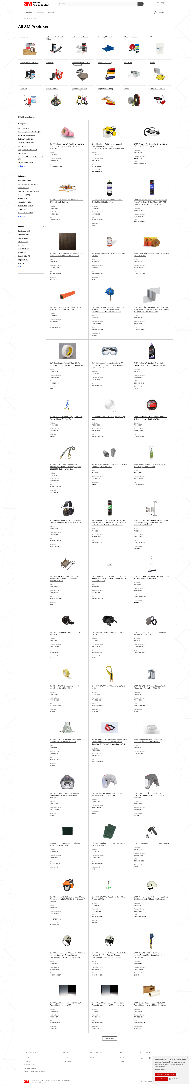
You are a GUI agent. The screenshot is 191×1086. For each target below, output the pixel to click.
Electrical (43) (23, 153)
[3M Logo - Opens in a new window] (36, 4)
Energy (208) (22, 199)
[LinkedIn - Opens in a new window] (141, 1058)
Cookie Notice (160, 1069)
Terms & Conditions (51, 1080)
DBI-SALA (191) (23, 235)
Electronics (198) (24, 195)
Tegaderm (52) (23, 260)
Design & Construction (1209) (28, 191)
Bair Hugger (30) (24, 231)
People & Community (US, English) (34, 1071)
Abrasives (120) (23, 128)
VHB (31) (21, 263)
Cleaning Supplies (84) (26, 143)
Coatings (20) (22, 146)
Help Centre (123, 1058)
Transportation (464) (25, 213)
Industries (40, 13)
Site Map (122, 1061)
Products (28, 13)
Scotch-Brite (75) (24, 256)
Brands (51, 13)
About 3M (27, 1058)
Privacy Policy (40, 1080)
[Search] (141, 4)
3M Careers (27, 1061)
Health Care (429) (24, 202)
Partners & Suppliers (30, 1068)
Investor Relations (29, 1065)
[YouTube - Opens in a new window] (149, 1058)
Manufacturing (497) (25, 206)
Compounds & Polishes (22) (27, 150)
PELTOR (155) (22, 245)
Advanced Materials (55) (26, 135)
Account (161, 13)
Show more (110, 1038)
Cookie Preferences (64, 1080)
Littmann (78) (23, 242)
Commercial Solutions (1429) (28, 184)
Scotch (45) (22, 253)
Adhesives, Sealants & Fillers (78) (29, 132)
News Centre (67, 1058)
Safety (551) (22, 209)
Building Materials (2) (25, 139)
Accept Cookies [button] (161, 1079)
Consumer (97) (23, 188)
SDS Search (93, 1058)
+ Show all (21, 166)
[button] (176, 1079)
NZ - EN (159, 3)
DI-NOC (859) (23, 238)
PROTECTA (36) (23, 249)
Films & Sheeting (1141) (26, 162)
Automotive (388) (24, 181)
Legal (33, 1080)
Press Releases (67, 1061)
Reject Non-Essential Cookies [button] (165, 1074)
